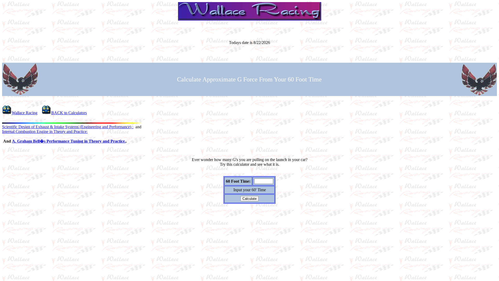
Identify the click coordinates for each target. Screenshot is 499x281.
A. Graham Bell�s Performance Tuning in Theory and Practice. (69, 141)
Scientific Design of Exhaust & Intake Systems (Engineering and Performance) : (67, 127)
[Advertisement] (249, 225)
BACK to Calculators (69, 113)
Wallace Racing (24, 113)
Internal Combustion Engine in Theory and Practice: (45, 131)
